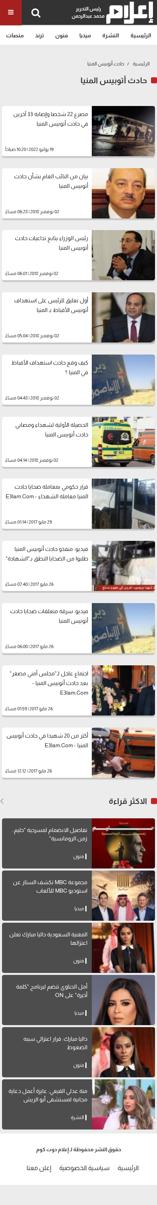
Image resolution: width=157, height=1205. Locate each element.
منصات (15, 35)
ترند (39, 35)
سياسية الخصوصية (84, 1167)
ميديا (85, 35)
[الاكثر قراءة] (2, 801)
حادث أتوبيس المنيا (105, 64)
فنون (61, 35)
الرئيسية (140, 35)
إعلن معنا (39, 1167)
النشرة (110, 35)
